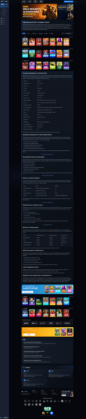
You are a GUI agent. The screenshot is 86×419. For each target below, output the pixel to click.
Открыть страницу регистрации (47, 175)
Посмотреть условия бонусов (47, 202)
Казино (2, 4)
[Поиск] (63, 33)
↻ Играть (29, 334)
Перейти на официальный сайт (47, 154)
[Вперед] (72, 48)
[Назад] (70, 48)
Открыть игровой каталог (47, 224)
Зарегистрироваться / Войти (69, 1)
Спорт (6, 4)
